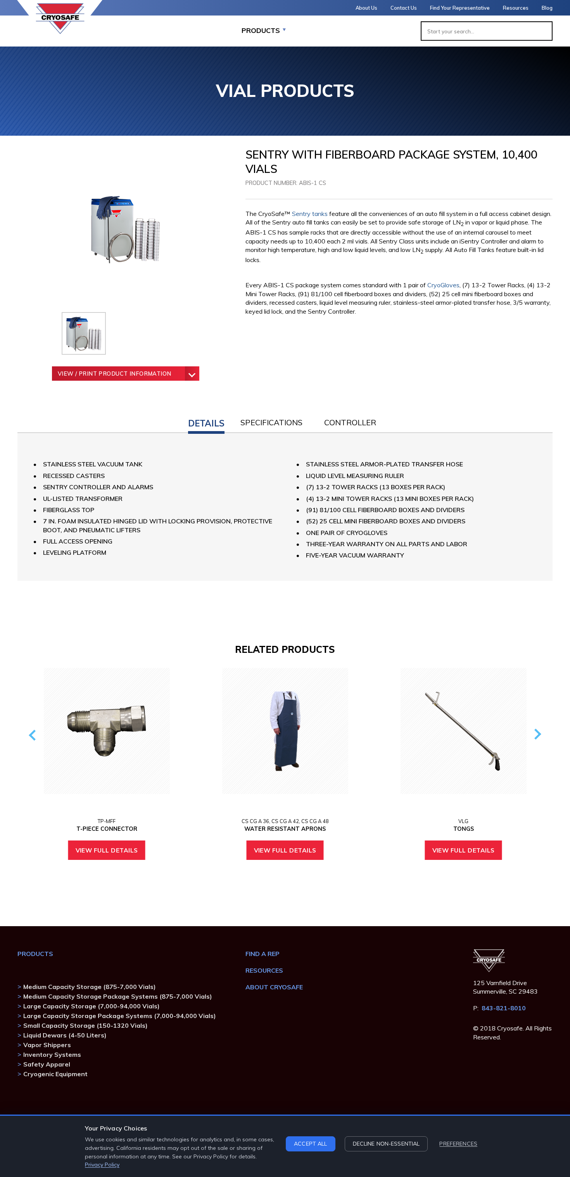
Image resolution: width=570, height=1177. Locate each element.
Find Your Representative (460, 8)
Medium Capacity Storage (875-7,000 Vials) (89, 987)
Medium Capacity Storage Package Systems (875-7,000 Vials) (117, 996)
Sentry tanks (310, 213)
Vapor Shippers (47, 1045)
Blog (547, 8)
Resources (516, 8)
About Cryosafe (274, 987)
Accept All (310, 1143)
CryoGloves (443, 285)
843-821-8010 (504, 1008)
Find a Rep (262, 954)
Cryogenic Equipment (55, 1074)
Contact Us (403, 8)
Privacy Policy (102, 1164)
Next (536, 734)
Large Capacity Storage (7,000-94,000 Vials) (91, 1006)
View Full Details (107, 850)
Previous (34, 734)
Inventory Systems (52, 1054)
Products (35, 954)
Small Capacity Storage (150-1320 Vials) (85, 1025)
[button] (206, 422)
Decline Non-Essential (386, 1143)
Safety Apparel (46, 1064)
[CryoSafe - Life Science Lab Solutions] (60, 18)
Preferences (458, 1143)
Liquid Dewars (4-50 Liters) (65, 1035)
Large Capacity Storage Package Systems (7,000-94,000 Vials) (119, 1016)
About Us (366, 8)
